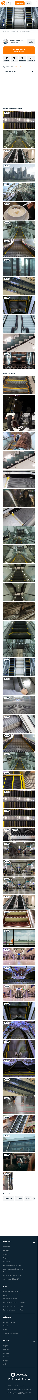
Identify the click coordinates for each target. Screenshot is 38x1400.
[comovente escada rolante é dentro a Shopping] (18, 285)
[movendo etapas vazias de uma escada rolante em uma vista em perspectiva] (18, 478)
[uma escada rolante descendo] (18, 248)
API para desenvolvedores (12, 1279)
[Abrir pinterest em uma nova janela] (18, 1395)
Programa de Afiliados (10, 1312)
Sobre (5, 1345)
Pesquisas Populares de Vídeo (13, 1326)
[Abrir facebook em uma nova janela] (8, 1395)
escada (19, 1212)
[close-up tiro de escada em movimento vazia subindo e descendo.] (18, 138)
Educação (6, 1275)
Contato (6, 1342)
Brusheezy (6, 1260)
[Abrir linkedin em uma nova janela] (15, 1395)
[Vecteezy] (3, 3)
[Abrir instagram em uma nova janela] (12, 1395)
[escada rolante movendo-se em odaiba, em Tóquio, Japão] (18, 191)
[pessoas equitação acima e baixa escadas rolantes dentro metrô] (18, 1175)
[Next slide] (30, 1212)
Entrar (28, 3)
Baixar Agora (19, 50)
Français (6, 1376)
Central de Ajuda (9, 1338)
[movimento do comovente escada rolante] (18, 304)
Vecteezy (6, 1264)
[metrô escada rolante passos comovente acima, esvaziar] (18, 933)
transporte (8, 1212)
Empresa (6, 1271)
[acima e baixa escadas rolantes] (18, 323)
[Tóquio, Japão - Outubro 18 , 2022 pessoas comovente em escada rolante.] (8, 1194)
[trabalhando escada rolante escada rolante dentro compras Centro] (18, 384)
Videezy (5, 1267)
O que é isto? (17, 66)
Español (6, 1365)
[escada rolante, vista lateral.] (18, 779)
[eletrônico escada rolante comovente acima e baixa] (18, 119)
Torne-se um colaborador (11, 1349)
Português (6, 1369)
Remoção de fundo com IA (12, 1289)
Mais (4, 1380)
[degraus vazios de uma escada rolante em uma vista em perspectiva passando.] (18, 342)
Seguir (31, 42)
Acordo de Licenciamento (11, 1305)
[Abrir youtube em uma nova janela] (28, 1395)
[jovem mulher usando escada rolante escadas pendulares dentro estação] (18, 497)
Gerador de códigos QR (11, 1292)
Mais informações (10, 71)
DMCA (5, 1308)
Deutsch (6, 1373)
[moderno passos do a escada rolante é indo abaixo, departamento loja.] (7, 833)
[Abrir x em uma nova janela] (25, 1395)
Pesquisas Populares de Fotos (13, 1322)
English (5, 1361)
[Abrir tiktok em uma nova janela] (21, 1395)
